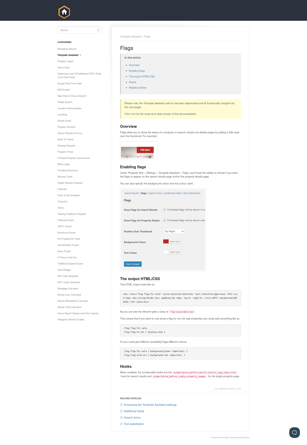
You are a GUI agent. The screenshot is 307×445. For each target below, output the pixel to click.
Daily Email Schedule (69, 195)
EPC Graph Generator (69, 282)
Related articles (137, 87)
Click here (130, 114)
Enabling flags (137, 70)
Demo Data (63, 67)
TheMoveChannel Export (70, 263)
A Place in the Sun (67, 257)
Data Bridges (64, 269)
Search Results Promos (70, 133)
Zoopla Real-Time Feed (70, 83)
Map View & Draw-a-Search (72, 95)
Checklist (62, 201)
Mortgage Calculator (68, 288)
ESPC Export (65, 226)
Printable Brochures (68, 170)
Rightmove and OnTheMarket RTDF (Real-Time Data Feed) (80, 75)
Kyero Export (64, 251)
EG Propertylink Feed (69, 238)
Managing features (67, 48)
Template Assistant (130, 36)
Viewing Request (66, 145)
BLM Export (64, 89)
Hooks (132, 82)
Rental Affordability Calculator (73, 300)
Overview (134, 65)
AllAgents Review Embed (71, 319)
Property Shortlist (67, 127)
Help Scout (244, 437)
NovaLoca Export (67, 232)
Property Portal (65, 151)
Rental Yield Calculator (69, 307)
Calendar (62, 189)
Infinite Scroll (64, 120)
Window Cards (65, 176)
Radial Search (65, 102)
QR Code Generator (68, 276)
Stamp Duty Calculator (69, 294)
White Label (64, 164)
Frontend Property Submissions (74, 158)
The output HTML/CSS (142, 76)
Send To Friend (65, 139)
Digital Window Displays (70, 182)
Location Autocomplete (69, 108)
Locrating (62, 114)
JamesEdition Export (68, 245)
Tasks (61, 207)
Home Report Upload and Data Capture (78, 313)
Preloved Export (66, 220)
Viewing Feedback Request (72, 213)
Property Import (66, 61)
